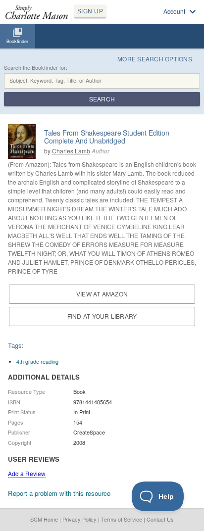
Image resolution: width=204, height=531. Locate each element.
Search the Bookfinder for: (35, 67)
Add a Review (27, 473)
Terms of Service (121, 519)
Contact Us (160, 519)
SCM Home (44, 519)
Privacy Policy (79, 519)
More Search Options (154, 58)
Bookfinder (17, 41)
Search (102, 99)
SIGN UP (90, 11)
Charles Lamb (71, 150)
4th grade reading (37, 361)
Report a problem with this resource (59, 493)
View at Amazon (102, 294)
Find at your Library (102, 316)
